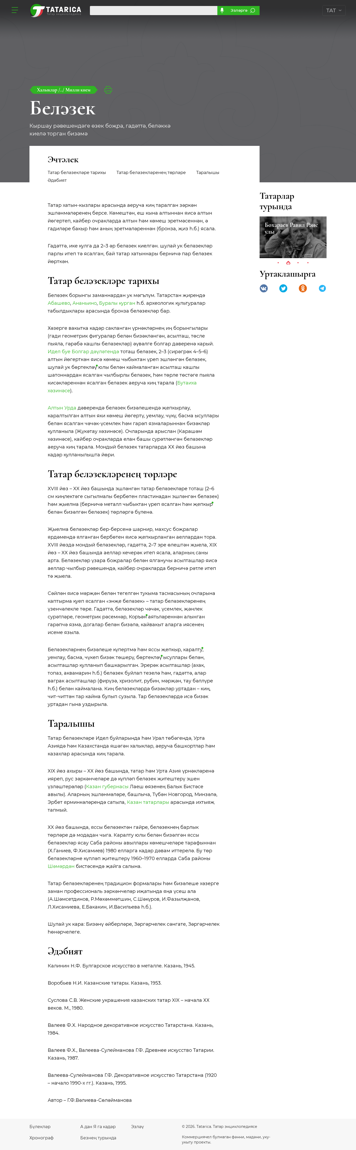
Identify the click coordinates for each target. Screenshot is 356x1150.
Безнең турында (98, 1137)
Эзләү (137, 1126)
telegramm (322, 288)
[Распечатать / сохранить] (108, 90)
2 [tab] (288, 263)
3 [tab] (298, 263)
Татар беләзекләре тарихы (77, 172)
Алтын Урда (62, 408)
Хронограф (41, 1137)
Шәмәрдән (61, 866)
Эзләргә (239, 10)
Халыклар (47, 90)
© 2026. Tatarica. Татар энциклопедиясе (219, 1126)
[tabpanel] (302, 237)
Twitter (283, 288)
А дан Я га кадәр (98, 1126)
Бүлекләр (40, 1126)
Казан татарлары (148, 802)
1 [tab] (278, 263)
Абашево (59, 303)
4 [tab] (308, 263)
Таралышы (207, 172)
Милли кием (77, 90)
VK (264, 288)
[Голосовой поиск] (221, 10)
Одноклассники (303, 288)
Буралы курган (117, 303)
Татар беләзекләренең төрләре (151, 172)
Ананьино (84, 303)
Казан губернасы (107, 787)
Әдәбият (57, 180)
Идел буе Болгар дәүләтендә (83, 352)
